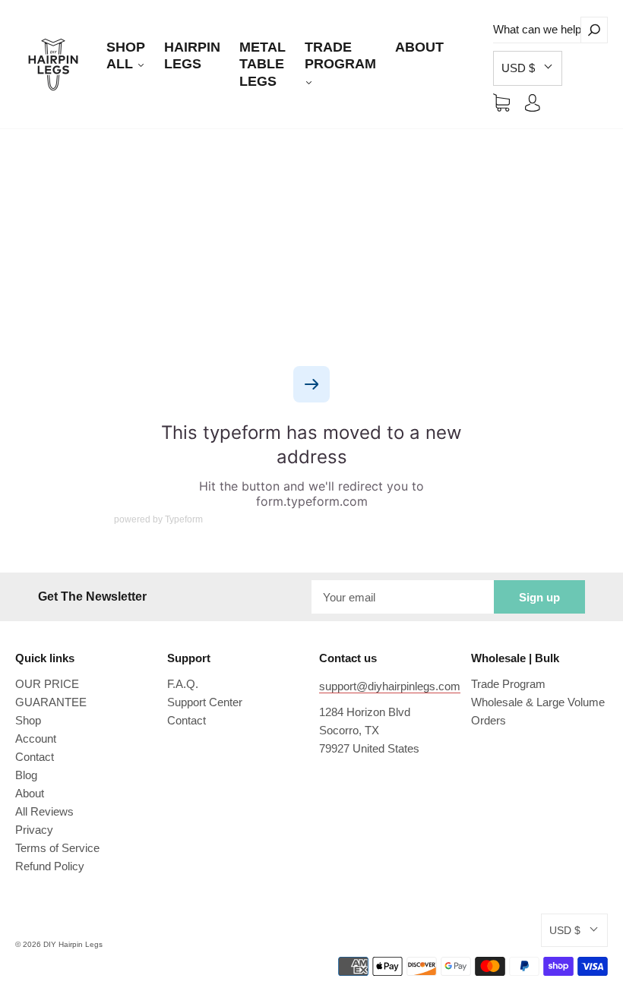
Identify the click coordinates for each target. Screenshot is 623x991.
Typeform (184, 519)
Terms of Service (57, 847)
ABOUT (419, 47)
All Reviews (44, 811)
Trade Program (508, 683)
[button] (527, 68)
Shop (28, 720)
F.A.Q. (182, 683)
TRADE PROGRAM (340, 55)
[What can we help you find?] (536, 30)
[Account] (532, 102)
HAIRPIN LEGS (192, 55)
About (29, 793)
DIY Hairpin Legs (73, 944)
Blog (26, 774)
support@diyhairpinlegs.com (389, 686)
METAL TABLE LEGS (262, 64)
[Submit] (594, 30)
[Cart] (501, 102)
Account (35, 738)
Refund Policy (49, 866)
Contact (34, 756)
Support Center (204, 702)
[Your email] (403, 597)
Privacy (34, 829)
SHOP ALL (125, 55)
